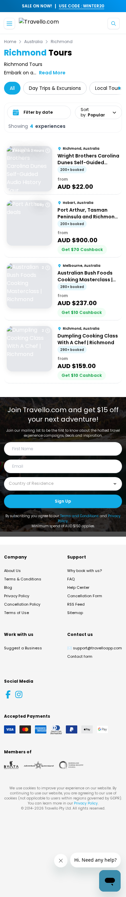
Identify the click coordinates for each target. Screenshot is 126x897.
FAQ (71, 579)
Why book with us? (84, 570)
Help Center (78, 587)
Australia (33, 41)
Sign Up (63, 501)
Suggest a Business (23, 648)
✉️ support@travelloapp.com (94, 648)
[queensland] (71, 765)
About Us (12, 570)
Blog (8, 587)
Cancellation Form (84, 596)
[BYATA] (11, 765)
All (12, 88)
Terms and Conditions (79, 515)
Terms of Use (16, 612)
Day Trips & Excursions (55, 88)
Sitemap (75, 612)
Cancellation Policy (22, 604)
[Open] (115, 484)
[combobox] (58, 483)
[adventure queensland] (39, 765)
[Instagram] (19, 694)
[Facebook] (8, 694)
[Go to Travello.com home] (39, 24)
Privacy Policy (16, 596)
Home (10, 41)
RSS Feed (76, 604)
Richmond (62, 41)
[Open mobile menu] (9, 23)
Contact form (79, 656)
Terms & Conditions (22, 579)
